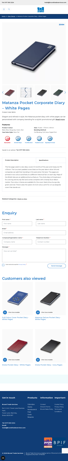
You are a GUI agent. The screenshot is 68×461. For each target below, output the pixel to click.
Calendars (31, 404)
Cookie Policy (59, 404)
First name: (5, 219)
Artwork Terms (45, 407)
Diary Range (11, 16)
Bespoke (31, 417)
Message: (5, 247)
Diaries (30, 407)
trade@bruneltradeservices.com (55, 2)
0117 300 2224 (10, 423)
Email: (4, 228)
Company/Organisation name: (12, 237)
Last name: (39, 219)
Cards (30, 414)
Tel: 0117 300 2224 (8, 2)
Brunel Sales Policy (46, 409)
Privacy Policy (22, 264)
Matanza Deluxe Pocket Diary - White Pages (48, 318)
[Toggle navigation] (4, 9)
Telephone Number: (42, 237)
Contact (43, 404)
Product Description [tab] (12, 160)
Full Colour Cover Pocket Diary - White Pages (15, 318)
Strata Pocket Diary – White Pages (16, 365)
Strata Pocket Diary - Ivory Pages (48, 365)
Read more (60, 119)
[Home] (40, 10)
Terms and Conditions (58, 410)
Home (3, 16)
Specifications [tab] (43, 160)
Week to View (22, 199)
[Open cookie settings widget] (3, 458)
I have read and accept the (15, 264)
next (65, 92)
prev (2, 92)
